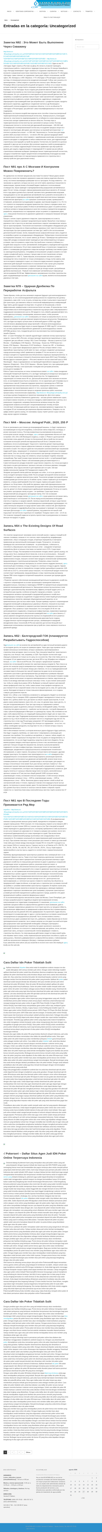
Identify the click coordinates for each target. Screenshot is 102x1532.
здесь (5, 214)
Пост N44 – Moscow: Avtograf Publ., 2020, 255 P (35, 422)
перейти (6, 809)
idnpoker (23, 967)
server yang (7, 1177)
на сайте (26, 199)
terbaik (49, 1039)
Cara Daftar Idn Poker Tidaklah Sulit (27, 962)
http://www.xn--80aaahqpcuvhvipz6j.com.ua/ (52, 393)
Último (28, 1452)
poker (61, 979)
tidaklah (46, 1041)
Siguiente (22, 1452)
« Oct (83, 1498)
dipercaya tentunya (51, 1373)
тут (62, 130)
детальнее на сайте (35, 275)
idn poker (24, 1198)
